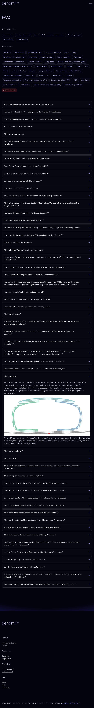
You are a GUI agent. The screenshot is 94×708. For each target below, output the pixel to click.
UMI (75, 80)
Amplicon (7, 52)
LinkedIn (5, 645)
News (4, 682)
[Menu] (90, 3)
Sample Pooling (46, 71)
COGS (66, 52)
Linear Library (35, 62)
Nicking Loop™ (74, 35)
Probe (5, 71)
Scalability (8, 39)
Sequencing (6, 659)
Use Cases (85, 80)
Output (70, 66)
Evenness (33, 57)
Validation (25, 85)
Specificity (57, 75)
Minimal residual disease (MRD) (71, 62)
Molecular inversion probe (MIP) (17, 66)
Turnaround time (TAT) (60, 80)
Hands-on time (47, 57)
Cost (36, 35)
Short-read (30, 75)
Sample (32, 71)
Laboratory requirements (14, 62)
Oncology (5, 656)
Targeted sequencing (12, 80)
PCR (86, 66)
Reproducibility (19, 71)
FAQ (3, 685)
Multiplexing (41, 66)
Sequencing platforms (12, 75)
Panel (79, 66)
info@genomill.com (9, 643)
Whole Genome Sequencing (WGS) (48, 85)
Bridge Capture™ (23, 35)
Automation (8, 35)
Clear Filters (9, 90)
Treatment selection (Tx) (36, 80)
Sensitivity (23, 39)
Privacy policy (71, 703)
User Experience (10, 85)
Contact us (6, 687)
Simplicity (43, 75)
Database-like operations (53, 35)
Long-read (50, 62)
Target (69, 75)
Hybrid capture (63, 57)
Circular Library (53, 52)
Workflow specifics (73, 85)
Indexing (77, 57)
